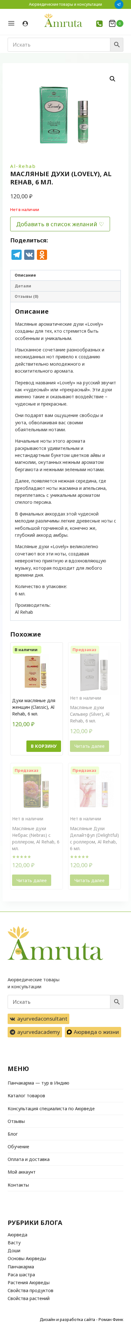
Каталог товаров (26, 1096)
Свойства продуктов (30, 1290)
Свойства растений (29, 1298)
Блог (13, 1134)
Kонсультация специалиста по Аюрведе (51, 1108)
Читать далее (89, 746)
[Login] (25, 23)
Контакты (18, 1185)
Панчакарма (21, 1267)
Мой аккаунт (22, 1172)
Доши (14, 1250)
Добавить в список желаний (56, 224)
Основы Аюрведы (27, 1258)
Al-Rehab (23, 166)
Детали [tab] (23, 286)
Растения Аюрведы (29, 1282)
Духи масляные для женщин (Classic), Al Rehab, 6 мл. (33, 707)
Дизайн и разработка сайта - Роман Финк (81, 1319)
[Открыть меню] (13, 23)
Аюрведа (17, 1235)
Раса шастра (21, 1275)
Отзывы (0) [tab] (26, 296)
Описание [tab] (25, 275)
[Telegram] (118, 4)
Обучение (18, 1147)
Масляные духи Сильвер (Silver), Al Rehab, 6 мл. (89, 714)
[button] (112, 79)
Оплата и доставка (29, 1159)
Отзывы (16, 1121)
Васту (14, 1243)
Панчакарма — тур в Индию (38, 1083)
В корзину (44, 746)
